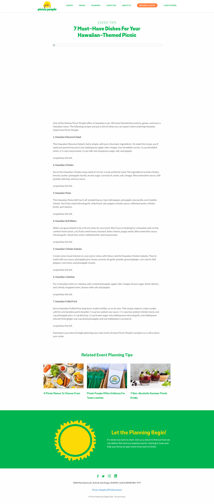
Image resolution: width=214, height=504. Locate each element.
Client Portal (170, 5)
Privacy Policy (120, 497)
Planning (95, 5)
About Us (126, 5)
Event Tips (111, 5)
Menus (82, 5)
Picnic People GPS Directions (107, 489)
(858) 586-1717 (133, 483)
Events (69, 5)
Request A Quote (147, 5)
